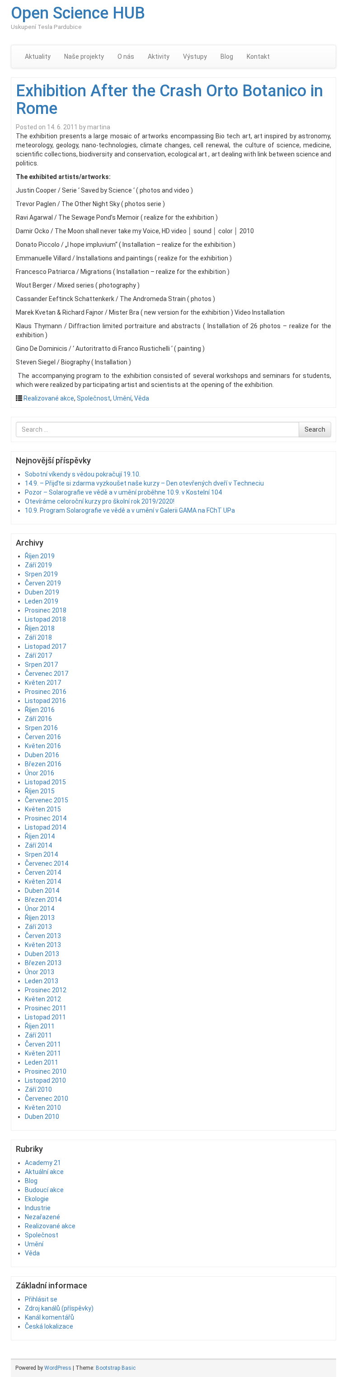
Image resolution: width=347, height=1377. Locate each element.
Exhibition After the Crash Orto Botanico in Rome (169, 99)
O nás (125, 56)
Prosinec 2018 (45, 610)
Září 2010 (38, 1089)
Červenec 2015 (46, 800)
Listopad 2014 (45, 827)
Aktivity (158, 56)
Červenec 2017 (46, 673)
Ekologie (37, 1199)
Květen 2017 (43, 682)
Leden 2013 (41, 981)
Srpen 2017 (41, 664)
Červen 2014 (43, 872)
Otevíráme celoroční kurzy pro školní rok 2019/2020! (99, 501)
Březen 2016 (43, 764)
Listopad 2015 (45, 782)
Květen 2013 (43, 944)
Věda (141, 398)
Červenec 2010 (46, 1098)
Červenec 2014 (46, 863)
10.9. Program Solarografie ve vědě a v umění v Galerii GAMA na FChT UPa (130, 510)
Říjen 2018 (40, 628)
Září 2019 (38, 565)
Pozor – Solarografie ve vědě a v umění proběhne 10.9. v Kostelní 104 (123, 492)
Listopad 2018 (45, 619)
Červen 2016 (43, 736)
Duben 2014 (42, 890)
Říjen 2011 (40, 1026)
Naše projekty (84, 56)
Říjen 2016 (40, 709)
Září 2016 (38, 718)
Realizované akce (48, 398)
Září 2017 (38, 655)
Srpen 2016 (41, 727)
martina (98, 127)
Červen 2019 (43, 583)
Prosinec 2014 (45, 818)
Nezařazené (42, 1217)
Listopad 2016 (45, 700)
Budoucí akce (44, 1189)
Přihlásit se (41, 1299)
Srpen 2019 (41, 574)
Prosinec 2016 (45, 691)
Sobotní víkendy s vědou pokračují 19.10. (83, 474)
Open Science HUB (78, 13)
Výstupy (195, 56)
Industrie (38, 1208)
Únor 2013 (39, 972)
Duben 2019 (42, 592)
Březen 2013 (43, 963)
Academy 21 (43, 1162)
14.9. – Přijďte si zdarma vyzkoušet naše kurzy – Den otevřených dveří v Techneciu (144, 483)
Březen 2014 (43, 899)
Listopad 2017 (45, 646)
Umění (122, 398)
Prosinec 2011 (45, 1008)
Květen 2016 (43, 746)
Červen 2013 (43, 935)
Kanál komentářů (49, 1317)
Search (315, 429)
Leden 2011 (41, 1062)
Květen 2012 (43, 999)
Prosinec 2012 (45, 990)
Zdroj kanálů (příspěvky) (59, 1308)
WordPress (57, 1368)
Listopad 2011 (45, 1017)
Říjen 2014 (40, 836)
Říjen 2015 (40, 791)
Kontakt (258, 56)
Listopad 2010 (45, 1080)
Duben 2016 (42, 755)
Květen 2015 (43, 809)
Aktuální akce (44, 1171)
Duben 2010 (42, 1116)
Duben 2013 (42, 953)
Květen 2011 (43, 1053)
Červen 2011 (43, 1044)
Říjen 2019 (40, 556)
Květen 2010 (43, 1107)
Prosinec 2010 (45, 1071)
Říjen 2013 (40, 917)
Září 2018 (38, 637)
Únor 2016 (39, 773)
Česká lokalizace (49, 1326)
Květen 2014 (43, 881)
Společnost (93, 398)
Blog (226, 56)
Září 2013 (38, 926)
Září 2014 (38, 845)
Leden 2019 (41, 601)
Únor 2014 (39, 908)
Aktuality (38, 56)
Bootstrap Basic (116, 1368)
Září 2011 (38, 1035)
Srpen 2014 (41, 854)
